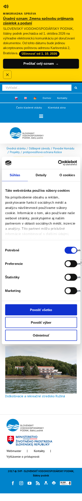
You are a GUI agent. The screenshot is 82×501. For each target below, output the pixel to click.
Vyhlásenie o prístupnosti (23, 457)
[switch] (66, 263)
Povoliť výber (41, 322)
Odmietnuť (41, 335)
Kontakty (39, 451)
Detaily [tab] (41, 175)
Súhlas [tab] (15, 175)
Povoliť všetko (41, 309)
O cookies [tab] (67, 175)
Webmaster (14, 451)
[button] (41, 116)
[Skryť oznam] (7, 75)
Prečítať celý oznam (40, 63)
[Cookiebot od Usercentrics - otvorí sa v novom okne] (58, 163)
